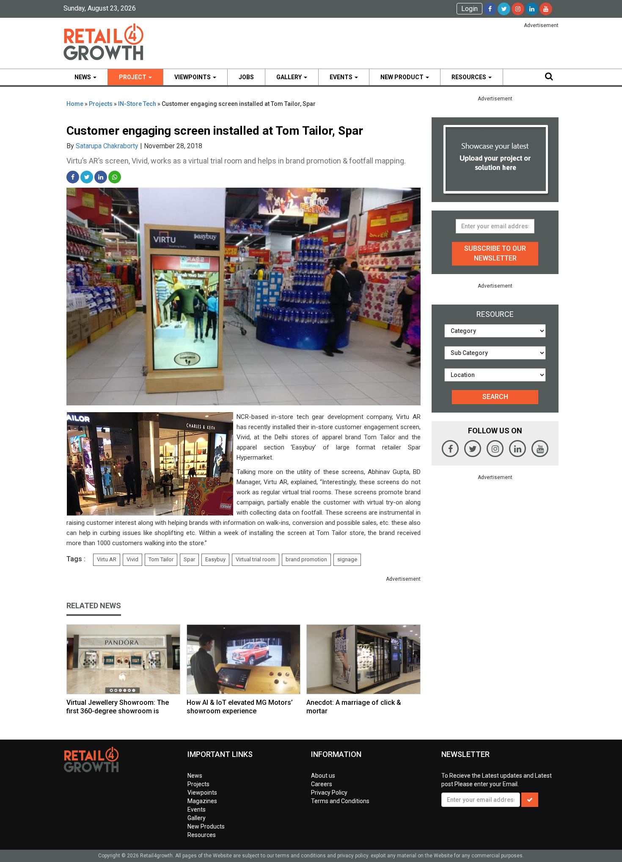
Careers (321, 784)
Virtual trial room (255, 559)
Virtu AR (106, 559)
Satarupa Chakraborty (107, 146)
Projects (101, 103)
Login (469, 9)
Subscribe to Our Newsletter (495, 253)
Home (74, 103)
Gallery (289, 77)
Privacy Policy (329, 792)
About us (323, 775)
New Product (402, 77)
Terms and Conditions (340, 801)
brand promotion (306, 559)
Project (133, 77)
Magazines (202, 801)
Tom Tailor (161, 559)
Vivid (132, 559)
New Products (206, 826)
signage (347, 559)
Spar (189, 559)
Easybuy (215, 559)
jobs (246, 77)
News (83, 77)
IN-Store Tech (137, 103)
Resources (469, 77)
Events (342, 77)
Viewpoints (193, 77)
